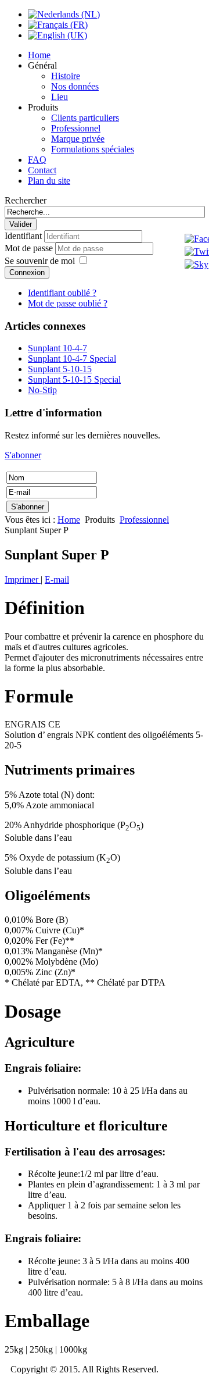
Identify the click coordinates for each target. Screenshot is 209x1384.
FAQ (37, 160)
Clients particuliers (85, 118)
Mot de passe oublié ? (67, 303)
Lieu (59, 97)
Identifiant (23, 236)
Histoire (65, 76)
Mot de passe (30, 248)
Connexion (27, 272)
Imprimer (23, 579)
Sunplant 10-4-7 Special (72, 358)
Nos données (75, 86)
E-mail (57, 579)
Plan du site (49, 181)
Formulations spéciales (92, 149)
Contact (42, 170)
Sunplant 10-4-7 (57, 348)
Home (39, 55)
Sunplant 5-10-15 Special (74, 379)
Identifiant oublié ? (62, 293)
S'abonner (23, 455)
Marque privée (78, 139)
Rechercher (25, 200)
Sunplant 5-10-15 (60, 369)
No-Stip (42, 390)
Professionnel (75, 128)
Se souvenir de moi (40, 261)
